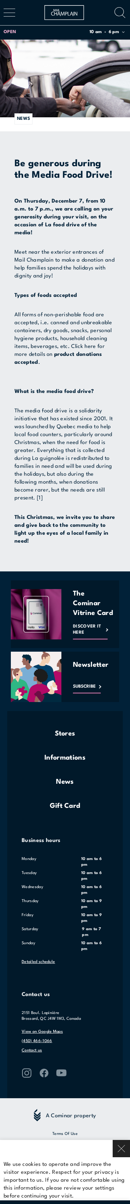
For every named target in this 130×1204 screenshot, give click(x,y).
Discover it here (87, 629)
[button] (64, 32)
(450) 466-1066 (37, 1041)
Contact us (32, 1051)
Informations (65, 758)
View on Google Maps (42, 1032)
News (65, 782)
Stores (65, 733)
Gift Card (65, 806)
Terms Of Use (65, 1134)
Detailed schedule (38, 962)
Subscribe (84, 686)
